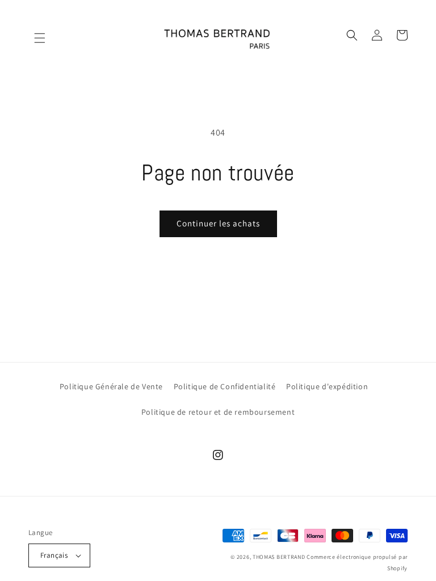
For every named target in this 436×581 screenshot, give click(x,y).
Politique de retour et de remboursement (218, 412)
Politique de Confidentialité (225, 386)
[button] (34, 35)
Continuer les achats (218, 223)
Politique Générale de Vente (111, 386)
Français (54, 555)
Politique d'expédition (327, 386)
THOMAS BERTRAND (279, 557)
